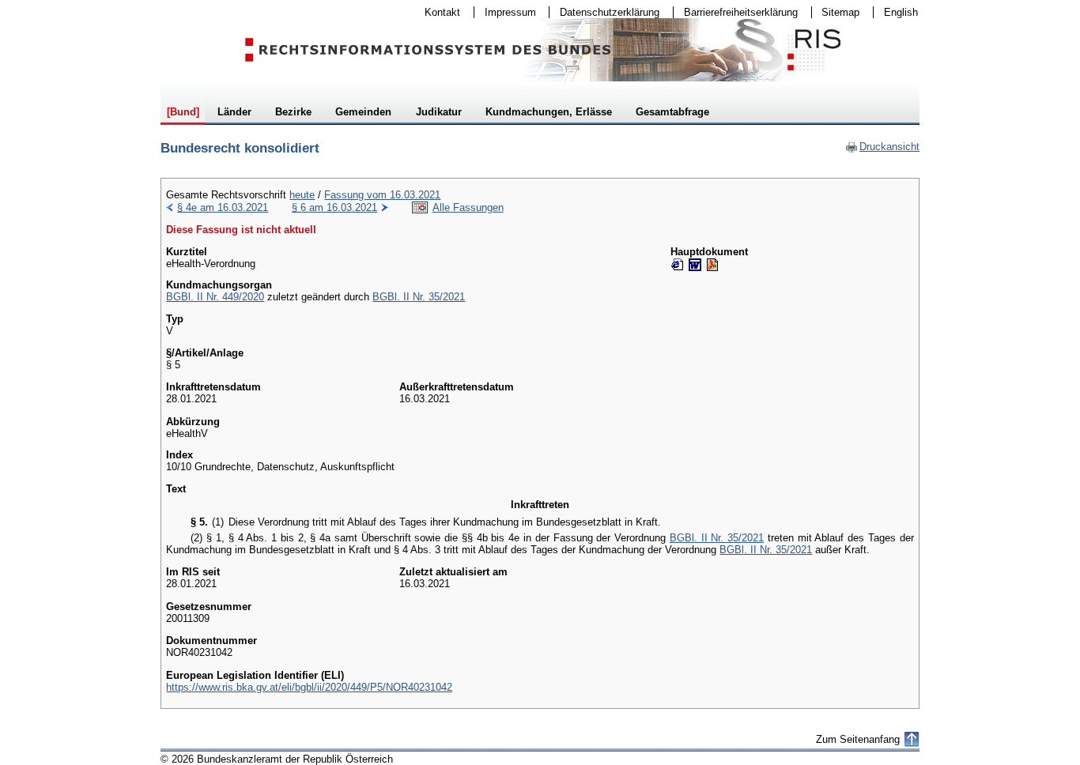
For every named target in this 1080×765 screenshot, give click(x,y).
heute (302, 195)
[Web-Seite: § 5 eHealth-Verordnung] (677, 265)
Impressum (505, 12)
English (901, 12)
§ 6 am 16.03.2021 (334, 207)
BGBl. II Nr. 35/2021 (418, 297)
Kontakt (437, 12)
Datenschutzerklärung (604, 12)
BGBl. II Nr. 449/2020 (215, 297)
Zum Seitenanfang (858, 739)
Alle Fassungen (468, 207)
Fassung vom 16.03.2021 (382, 195)
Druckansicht (882, 147)
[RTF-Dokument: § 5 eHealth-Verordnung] (695, 265)
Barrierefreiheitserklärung (736, 12)
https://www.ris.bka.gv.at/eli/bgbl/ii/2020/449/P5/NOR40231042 (309, 687)
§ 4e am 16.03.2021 (222, 207)
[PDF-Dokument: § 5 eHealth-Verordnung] (712, 265)
